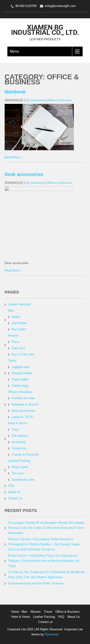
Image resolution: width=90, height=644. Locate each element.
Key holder (19, 329)
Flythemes (51, 634)
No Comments (35, 100)
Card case (18, 348)
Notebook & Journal (25, 404)
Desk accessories (24, 174)
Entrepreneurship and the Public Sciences (36, 583)
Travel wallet (20, 379)
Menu (14, 51)
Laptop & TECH (22, 417)
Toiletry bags (20, 385)
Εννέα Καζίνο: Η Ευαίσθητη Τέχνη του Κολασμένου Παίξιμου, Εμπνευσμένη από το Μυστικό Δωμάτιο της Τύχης (43, 560)
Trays (15, 429)
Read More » (13, 157)
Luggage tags (21, 367)
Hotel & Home (17, 423)
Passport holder (22, 373)
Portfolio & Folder (23, 398)
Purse (15, 342)
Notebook (15, 91)
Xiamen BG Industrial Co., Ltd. (45, 29)
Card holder (19, 323)
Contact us (15, 498)
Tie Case (18, 473)
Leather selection (19, 304)
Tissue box (19, 448)
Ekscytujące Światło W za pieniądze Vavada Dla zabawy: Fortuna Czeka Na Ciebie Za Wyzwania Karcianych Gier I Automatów (46, 528)
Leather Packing (19, 460)
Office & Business (60, 100)
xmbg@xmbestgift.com (60, 6)
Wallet (16, 317)
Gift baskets (20, 435)
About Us (14, 492)
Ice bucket (19, 442)
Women (13, 335)
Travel (12, 360)
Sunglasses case (23, 479)
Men (11, 310)
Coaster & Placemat (25, 454)
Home (15, 611)
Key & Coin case (23, 354)
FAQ (11, 486)
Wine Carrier (20, 467)
